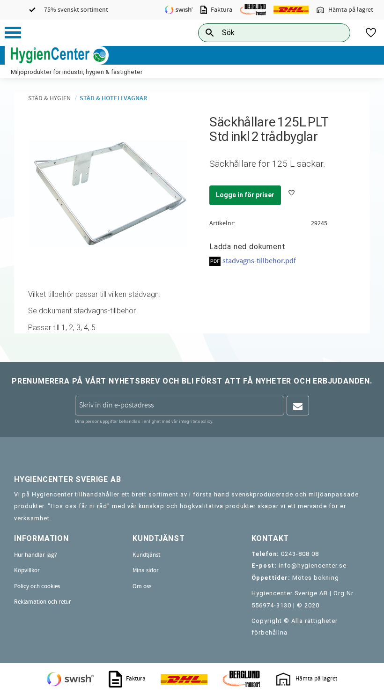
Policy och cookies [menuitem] (37, 586)
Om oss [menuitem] (142, 586)
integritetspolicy (195, 421)
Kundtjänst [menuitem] (146, 555)
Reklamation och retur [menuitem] (42, 602)
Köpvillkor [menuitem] (27, 570)
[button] (13, 32)
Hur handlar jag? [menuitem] (35, 555)
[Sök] (336, 32)
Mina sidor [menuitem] (146, 570)
